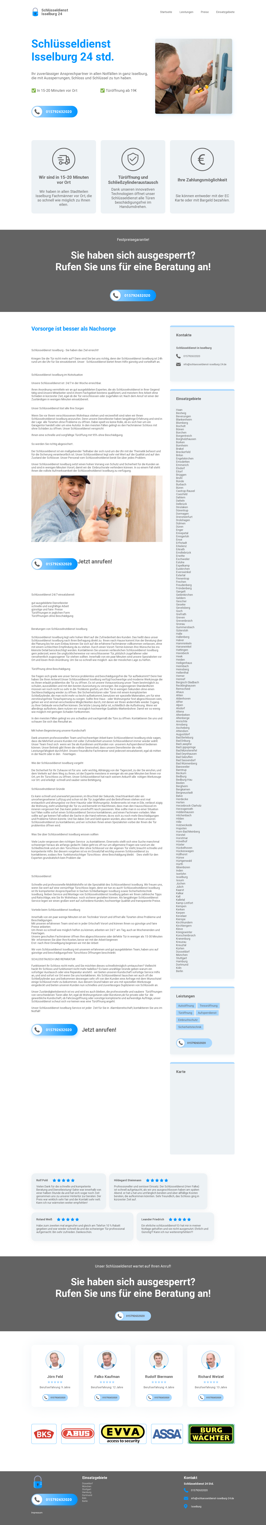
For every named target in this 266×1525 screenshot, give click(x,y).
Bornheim (182, 445)
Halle (179, 633)
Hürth (179, 864)
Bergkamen (183, 789)
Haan (179, 409)
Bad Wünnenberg (186, 763)
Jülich (179, 886)
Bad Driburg (183, 740)
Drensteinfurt (184, 516)
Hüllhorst (181, 854)
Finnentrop (182, 578)
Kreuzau (181, 941)
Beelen (180, 783)
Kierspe (180, 919)
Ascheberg (182, 727)
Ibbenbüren (183, 867)
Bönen (180, 429)
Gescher (181, 601)
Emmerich (182, 465)
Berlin (179, 971)
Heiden (180, 659)
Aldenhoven (183, 698)
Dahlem (180, 497)
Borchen (181, 432)
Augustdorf (183, 734)
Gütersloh (182, 630)
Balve (179, 795)
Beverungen (183, 416)
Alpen (179, 705)
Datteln (180, 500)
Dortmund (182, 964)
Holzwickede (184, 825)
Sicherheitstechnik (189, 1027)
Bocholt (180, 426)
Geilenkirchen (184, 594)
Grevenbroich (184, 620)
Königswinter (184, 932)
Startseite (166, 12)
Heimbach (182, 666)
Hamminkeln (184, 643)
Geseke (180, 604)
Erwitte (180, 555)
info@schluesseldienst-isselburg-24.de (204, 364)
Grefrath (181, 614)
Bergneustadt (184, 792)
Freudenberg (184, 585)
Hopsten (181, 828)
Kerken (180, 909)
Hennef (180, 679)
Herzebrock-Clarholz (189, 805)
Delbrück (181, 504)
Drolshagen (183, 520)
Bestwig (181, 413)
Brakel (180, 448)
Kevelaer (181, 916)
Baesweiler (183, 766)
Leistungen (186, 12)
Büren (179, 487)
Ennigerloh (182, 536)
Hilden (180, 818)
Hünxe (180, 857)
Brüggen (181, 474)
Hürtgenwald (184, 860)
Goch (179, 611)
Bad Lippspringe (186, 747)
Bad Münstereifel (186, 750)
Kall (178, 896)
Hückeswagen (185, 851)
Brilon (179, 455)
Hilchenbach (183, 815)
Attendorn (182, 731)
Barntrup (181, 770)
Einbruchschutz (188, 1020)
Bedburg (181, 776)
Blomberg (182, 422)
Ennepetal (182, 533)
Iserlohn (181, 873)
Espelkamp (183, 565)
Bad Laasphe (184, 744)
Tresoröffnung (209, 1005)
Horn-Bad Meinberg (188, 831)
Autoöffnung (186, 1005)
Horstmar (182, 838)
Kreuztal (181, 945)
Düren (179, 526)
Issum (180, 880)
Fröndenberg (184, 588)
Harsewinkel (183, 646)
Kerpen (180, 912)
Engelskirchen (184, 458)
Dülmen (180, 523)
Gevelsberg (183, 607)
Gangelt (180, 591)
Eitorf (179, 471)
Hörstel (180, 834)
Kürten (180, 948)
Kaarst (180, 890)
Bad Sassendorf (186, 760)
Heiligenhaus (184, 662)
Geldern (181, 598)
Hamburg (181, 961)
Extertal (180, 575)
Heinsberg (182, 669)
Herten (180, 802)
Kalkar (179, 893)
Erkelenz (181, 546)
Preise (205, 12)
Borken (180, 442)
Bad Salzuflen (184, 757)
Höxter (180, 844)
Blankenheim (184, 419)
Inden (179, 870)
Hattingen (182, 649)
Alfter (179, 701)
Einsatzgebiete (225, 12)
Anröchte (181, 721)
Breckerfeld (183, 452)
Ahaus (180, 692)
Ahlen (179, 695)
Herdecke (182, 799)
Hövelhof (181, 841)
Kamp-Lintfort (184, 903)
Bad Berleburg (184, 737)
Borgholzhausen (186, 439)
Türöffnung (185, 1012)
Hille (178, 821)
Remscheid (183, 688)
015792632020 (191, 356)
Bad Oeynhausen (186, 753)
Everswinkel (183, 572)
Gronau (180, 624)
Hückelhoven (184, 847)
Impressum (36, 1512)
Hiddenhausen (185, 812)
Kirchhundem (184, 922)
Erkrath (180, 549)
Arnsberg (181, 724)
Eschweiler (183, 559)
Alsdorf (180, 708)
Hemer (180, 675)
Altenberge (182, 718)
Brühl (179, 478)
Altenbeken (183, 714)
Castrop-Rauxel (185, 491)
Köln (178, 967)
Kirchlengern (184, 925)
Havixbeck (182, 653)
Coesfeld (181, 494)
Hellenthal (182, 672)
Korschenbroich (186, 935)
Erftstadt (181, 542)
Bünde (180, 481)
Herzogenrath (184, 808)
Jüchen (180, 883)
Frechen (181, 581)
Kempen (181, 906)
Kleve (179, 929)
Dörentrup (182, 510)
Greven (180, 617)
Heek (179, 656)
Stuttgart (181, 958)
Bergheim (182, 786)
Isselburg (182, 877)
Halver (180, 640)
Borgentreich (184, 435)
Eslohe (180, 562)
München (182, 954)
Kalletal (180, 899)
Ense (179, 539)
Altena (180, 711)
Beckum (181, 773)
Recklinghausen (186, 685)
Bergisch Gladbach (187, 682)
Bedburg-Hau (184, 779)
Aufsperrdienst (207, 1012)
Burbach (181, 484)
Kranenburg (183, 938)
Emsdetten (183, 461)
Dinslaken (182, 507)
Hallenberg (182, 637)
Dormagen (182, 513)
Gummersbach (185, 627)
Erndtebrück (183, 552)
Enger (179, 529)
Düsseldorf (183, 951)
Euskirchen (183, 568)
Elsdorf (180, 468)
